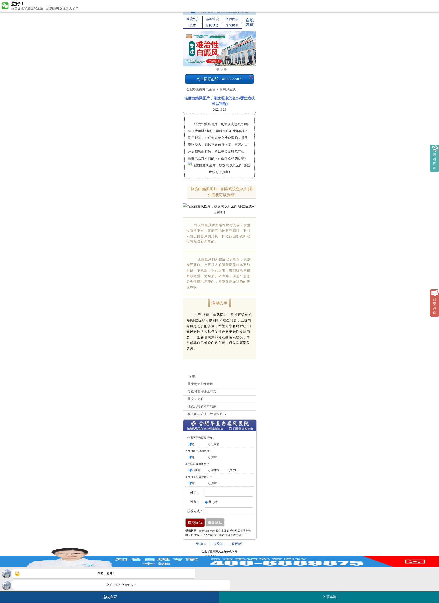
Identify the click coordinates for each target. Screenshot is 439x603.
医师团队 (232, 19)
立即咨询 (331, 595)
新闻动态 (212, 25)
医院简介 (192, 19)
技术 (193, 25)
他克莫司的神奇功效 (201, 406)
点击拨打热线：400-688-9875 (224, 78)
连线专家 (109, 597)
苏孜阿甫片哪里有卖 (201, 391)
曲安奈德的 (195, 399)
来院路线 (232, 25)
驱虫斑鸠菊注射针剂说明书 (206, 414)
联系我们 (219, 543)
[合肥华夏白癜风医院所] (219, 14)
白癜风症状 (227, 89)
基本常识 (212, 19)
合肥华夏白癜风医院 (200, 89)
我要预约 (237, 543)
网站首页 (200, 543)
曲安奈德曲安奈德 (200, 384)
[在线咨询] (249, 26)
